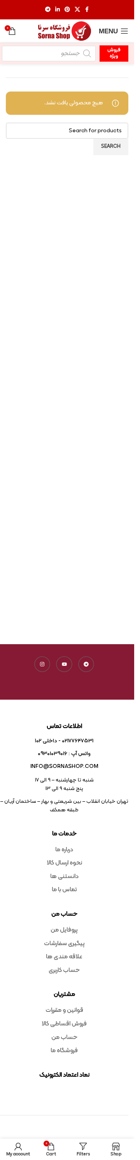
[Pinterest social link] (67, 10)
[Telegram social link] (48, 10)
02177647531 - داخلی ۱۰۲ (64, 741)
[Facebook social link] (87, 10)
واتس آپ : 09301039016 (64, 754)
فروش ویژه (114, 53)
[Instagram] (42, 664)
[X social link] (77, 10)
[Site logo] (64, 31)
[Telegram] (86, 664)
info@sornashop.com (64, 766)
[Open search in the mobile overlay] (49, 53)
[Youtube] (64, 664)
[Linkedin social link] (57, 10)
